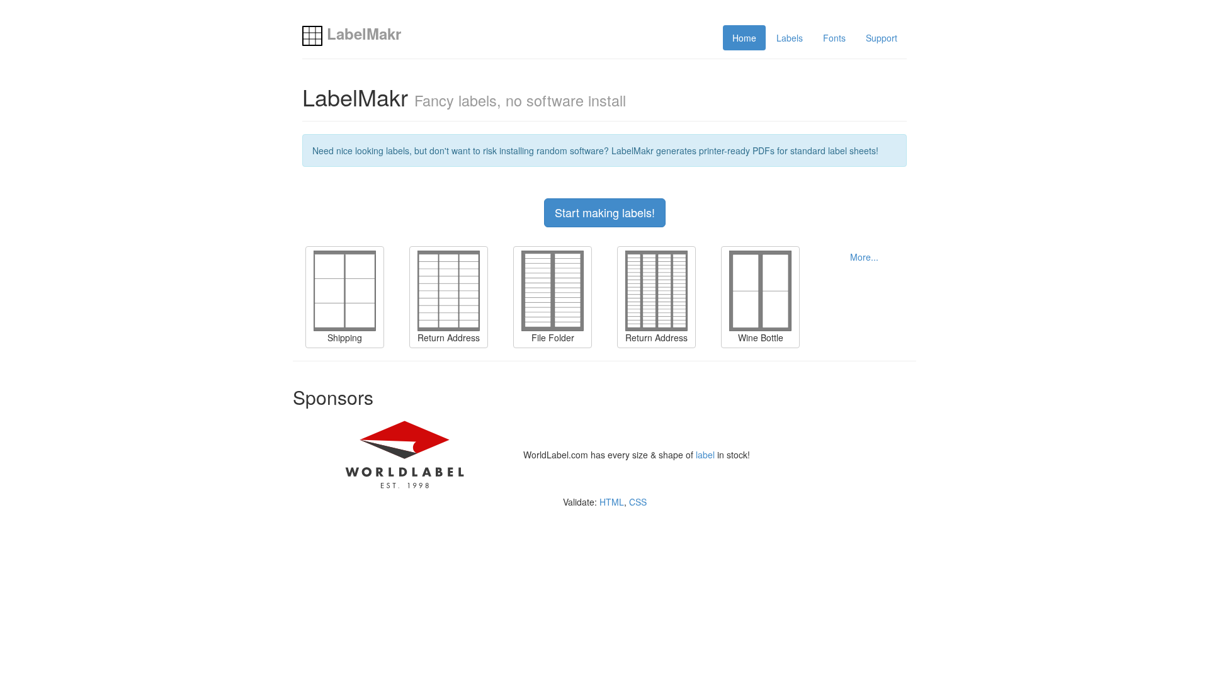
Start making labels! (605, 212)
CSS (638, 502)
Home (744, 37)
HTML (611, 502)
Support (881, 37)
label (705, 454)
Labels (789, 37)
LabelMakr (361, 33)
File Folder (552, 337)
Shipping (344, 337)
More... (864, 257)
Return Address (448, 337)
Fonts (834, 37)
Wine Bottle (760, 337)
